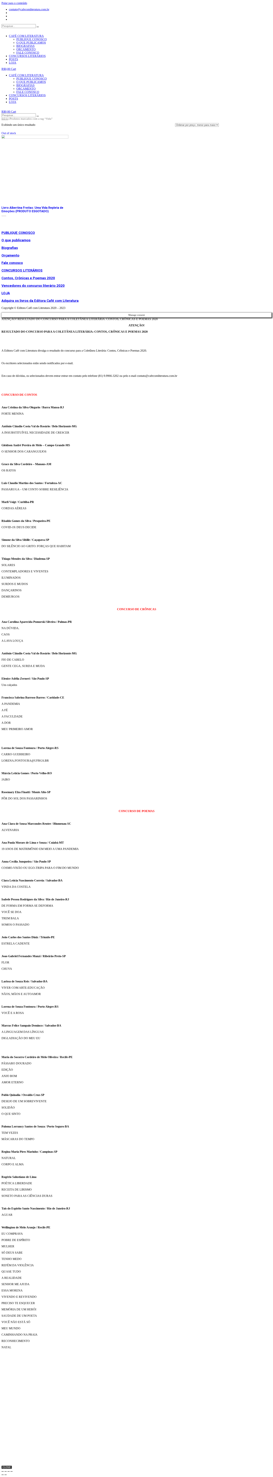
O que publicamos (15, 240)
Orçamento (10, 255)
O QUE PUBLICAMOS (31, 42)
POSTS (13, 59)
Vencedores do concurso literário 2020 (33, 286)
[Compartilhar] (5, 1471)
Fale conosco (12, 263)
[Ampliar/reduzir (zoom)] (11, 1471)
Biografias (9, 248)
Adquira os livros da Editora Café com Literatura (40, 301)
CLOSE (7, 1467)
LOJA (12, 62)
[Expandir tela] (8, 1471)
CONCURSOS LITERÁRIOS (27, 56)
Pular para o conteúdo (14, 3)
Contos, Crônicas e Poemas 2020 (28, 278)
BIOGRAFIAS (25, 45)
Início (4, 118)
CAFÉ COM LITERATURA (26, 35)
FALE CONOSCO (27, 52)
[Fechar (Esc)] (2, 1471)
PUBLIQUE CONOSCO (31, 39)
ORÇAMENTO (26, 49)
